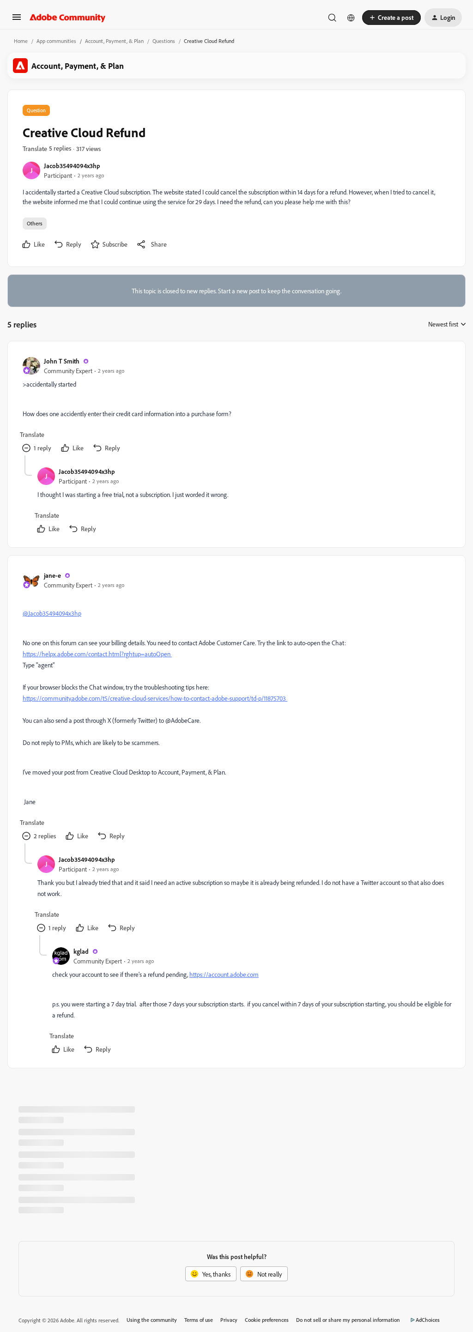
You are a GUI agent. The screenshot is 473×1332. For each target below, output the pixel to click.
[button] (16, 20)
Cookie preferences (267, 1319)
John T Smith (61, 361)
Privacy (228, 1319)
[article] (236, 405)
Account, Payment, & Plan (114, 40)
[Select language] (351, 17)
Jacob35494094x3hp (72, 166)
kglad (81, 951)
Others (34, 223)
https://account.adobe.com (224, 974)
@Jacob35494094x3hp (52, 613)
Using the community (152, 1319)
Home (21, 40)
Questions (163, 40)
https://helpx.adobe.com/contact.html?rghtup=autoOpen (97, 654)
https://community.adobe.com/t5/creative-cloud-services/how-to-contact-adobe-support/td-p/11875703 (155, 698)
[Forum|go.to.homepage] (68, 17)
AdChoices (428, 1319)
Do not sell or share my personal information (348, 1319)
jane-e (52, 575)
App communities (56, 40)
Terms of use (198, 1319)
